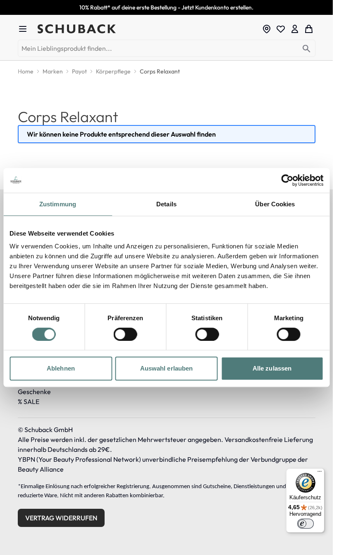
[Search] (306, 49)
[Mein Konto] (294, 28)
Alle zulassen (272, 368)
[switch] (125, 334)
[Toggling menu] (26, 29)
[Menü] (320, 473)
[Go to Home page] (147, 28)
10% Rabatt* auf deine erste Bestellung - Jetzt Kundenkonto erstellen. (166, 7)
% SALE (28, 401)
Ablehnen (61, 368)
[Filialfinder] (266, 28)
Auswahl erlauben (166, 368)
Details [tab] (166, 204)
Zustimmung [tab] (57, 204)
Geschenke (34, 391)
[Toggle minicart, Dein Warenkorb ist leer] (308, 28)
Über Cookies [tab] (275, 204)
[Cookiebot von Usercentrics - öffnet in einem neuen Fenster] (287, 180)
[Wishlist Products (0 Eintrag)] (280, 28)
